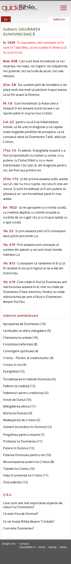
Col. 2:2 (8, 122)
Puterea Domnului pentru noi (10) (27, 455)
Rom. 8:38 (10, 61)
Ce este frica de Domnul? (20, 514)
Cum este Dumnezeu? (18, 528)
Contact (24, 543)
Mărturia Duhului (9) (17, 413)
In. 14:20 (9, 42)
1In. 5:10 (9, 282)
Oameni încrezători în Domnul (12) (27, 427)
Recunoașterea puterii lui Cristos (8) (28, 462)
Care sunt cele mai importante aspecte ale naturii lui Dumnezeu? (32, 505)
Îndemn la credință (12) (19, 386)
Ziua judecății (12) (15, 482)
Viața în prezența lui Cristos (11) (25, 475)
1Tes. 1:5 (9, 150)
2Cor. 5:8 (9, 85)
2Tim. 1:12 (10, 179)
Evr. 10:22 (10, 207)
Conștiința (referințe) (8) (20, 344)
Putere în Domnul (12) (18, 448)
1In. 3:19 (9, 245)
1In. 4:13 (9, 263)
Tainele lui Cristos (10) (19, 469)
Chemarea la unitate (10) (20, 337)
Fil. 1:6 (7, 103)
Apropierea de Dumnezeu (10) (24, 324)
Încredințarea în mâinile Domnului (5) (29, 379)
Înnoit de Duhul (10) (17, 400)
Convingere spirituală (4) (20, 351)
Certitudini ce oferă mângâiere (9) (27, 331)
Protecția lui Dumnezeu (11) (22, 441)
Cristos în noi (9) (14, 365)
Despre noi (8, 543)
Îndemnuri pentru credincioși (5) (25, 393)
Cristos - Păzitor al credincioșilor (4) (28, 358)
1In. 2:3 (8, 231)
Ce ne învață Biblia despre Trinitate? (28, 521)
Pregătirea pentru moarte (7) (23, 435)
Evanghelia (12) (14, 371)
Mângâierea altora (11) (19, 406)
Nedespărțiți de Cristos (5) (21, 420)
